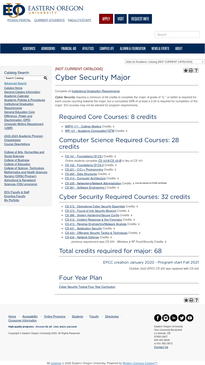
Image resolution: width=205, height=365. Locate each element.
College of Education (17, 164)
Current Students (49, 20)
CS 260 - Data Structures (81, 174)
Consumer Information (22, 320)
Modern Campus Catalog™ (140, 363)
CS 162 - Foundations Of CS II (84, 165)
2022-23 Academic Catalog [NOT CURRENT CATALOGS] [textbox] (159, 62)
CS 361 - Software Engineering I (85, 187)
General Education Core (19, 112)
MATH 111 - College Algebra (83, 126)
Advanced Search (15, 83)
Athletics (88, 48)
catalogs (56, 363)
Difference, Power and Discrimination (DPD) (18, 118)
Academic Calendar (16, 96)
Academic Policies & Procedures (24, 100)
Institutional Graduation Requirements (19, 106)
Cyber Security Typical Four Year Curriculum (87, 287)
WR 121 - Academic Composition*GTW (89, 131)
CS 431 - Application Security (83, 228)
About (179, 48)
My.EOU (19, 20)
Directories (112, 316)
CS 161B (115, 161)
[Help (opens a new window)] (196, 70)
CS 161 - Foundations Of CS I (84, 156)
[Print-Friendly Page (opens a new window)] (191, 70)
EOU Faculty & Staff (16, 192)
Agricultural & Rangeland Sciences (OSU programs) (20, 182)
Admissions (48, 48)
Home (12, 316)
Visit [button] (121, 19)
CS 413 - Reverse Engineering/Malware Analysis (96, 224)
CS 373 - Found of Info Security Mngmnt (90, 211)
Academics (29, 48)
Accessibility (30, 316)
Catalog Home (13, 88)
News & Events (160, 48)
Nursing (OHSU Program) (20, 176)
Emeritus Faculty (14, 196)
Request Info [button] (140, 19)
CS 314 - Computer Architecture (85, 178)
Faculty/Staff (79, 20)
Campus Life (107, 48)
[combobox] (165, 61)
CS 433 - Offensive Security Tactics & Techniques (96, 233)
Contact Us (161, 347)
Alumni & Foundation (133, 48)
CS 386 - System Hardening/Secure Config (92, 215)
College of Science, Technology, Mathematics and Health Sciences (25, 170)
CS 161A (103, 161)
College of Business (16, 160)
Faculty (94, 316)
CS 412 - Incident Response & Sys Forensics (93, 219)
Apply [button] (106, 19)
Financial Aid (68, 48)
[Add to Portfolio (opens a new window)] (186, 70)
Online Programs (54, 316)
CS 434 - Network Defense (82, 237)
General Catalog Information (22, 92)
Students (77, 316)
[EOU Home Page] (43, 5)
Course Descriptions (17, 144)
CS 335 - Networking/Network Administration (93, 183)
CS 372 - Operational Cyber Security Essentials (95, 206)
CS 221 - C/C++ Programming (84, 169)
